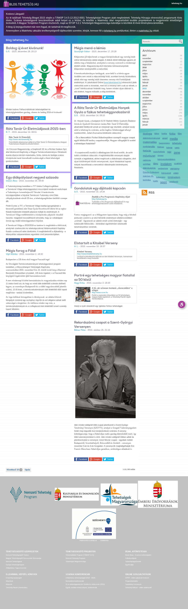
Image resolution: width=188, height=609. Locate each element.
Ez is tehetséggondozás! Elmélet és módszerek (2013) (85, 584)
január (145, 85)
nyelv (155, 181)
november (146, 58)
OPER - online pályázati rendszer (137, 578)
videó (175, 173)
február (145, 82)
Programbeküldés (131, 581)
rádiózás (147, 160)
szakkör (178, 163)
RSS (152, 192)
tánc (155, 163)
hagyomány (164, 143)
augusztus (146, 64)
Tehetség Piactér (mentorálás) (16, 587)
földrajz (160, 147)
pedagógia (163, 168)
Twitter (42, 118)
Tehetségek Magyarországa (76, 561)
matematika (150, 142)
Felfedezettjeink (130, 558)
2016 (144, 67)
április (144, 76)
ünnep (160, 155)
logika (164, 133)
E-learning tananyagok (14, 578)
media (174, 138)
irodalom (166, 164)
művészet (149, 155)
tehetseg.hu (177, 3)
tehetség (177, 143)
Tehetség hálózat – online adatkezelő (138, 587)
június (144, 110)
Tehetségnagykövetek (133, 561)
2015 (144, 88)
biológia (147, 133)
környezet (166, 173)
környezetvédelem (166, 159)
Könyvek (9, 584)
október (145, 98)
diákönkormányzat (151, 138)
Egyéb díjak (129, 565)
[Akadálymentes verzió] (182, 304)
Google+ (28, 118)
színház (147, 164)
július (144, 70)
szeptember (147, 61)
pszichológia (159, 151)
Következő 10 (13, 470)
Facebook (14, 118)
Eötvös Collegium (151, 172)
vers (177, 147)
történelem (174, 177)
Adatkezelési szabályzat (88, 540)
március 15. (148, 176)
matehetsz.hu (145, 30)
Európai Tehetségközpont (15, 565)
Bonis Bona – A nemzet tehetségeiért (138, 555)
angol (164, 138)
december (146, 92)
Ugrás (27, 470)
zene (177, 152)
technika (147, 180)
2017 (144, 55)
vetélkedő (173, 181)
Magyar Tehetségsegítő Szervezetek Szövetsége (23, 558)
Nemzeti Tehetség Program (75, 558)
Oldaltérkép (104, 540)
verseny (174, 168)
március (145, 79)
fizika (172, 133)
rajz (169, 151)
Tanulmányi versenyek (133, 584)
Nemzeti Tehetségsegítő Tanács (17, 555)
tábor (156, 133)
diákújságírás (149, 168)
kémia (169, 147)
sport (163, 182)
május (145, 73)
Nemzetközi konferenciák (75, 581)
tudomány (160, 177)
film (180, 133)
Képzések (9, 581)
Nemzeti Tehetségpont (14, 561)
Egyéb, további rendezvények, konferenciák (81, 587)
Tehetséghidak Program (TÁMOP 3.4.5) (80, 555)
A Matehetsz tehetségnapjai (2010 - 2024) (80, 578)
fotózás (147, 150)
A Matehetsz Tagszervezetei (16, 568)
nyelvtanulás (149, 146)
